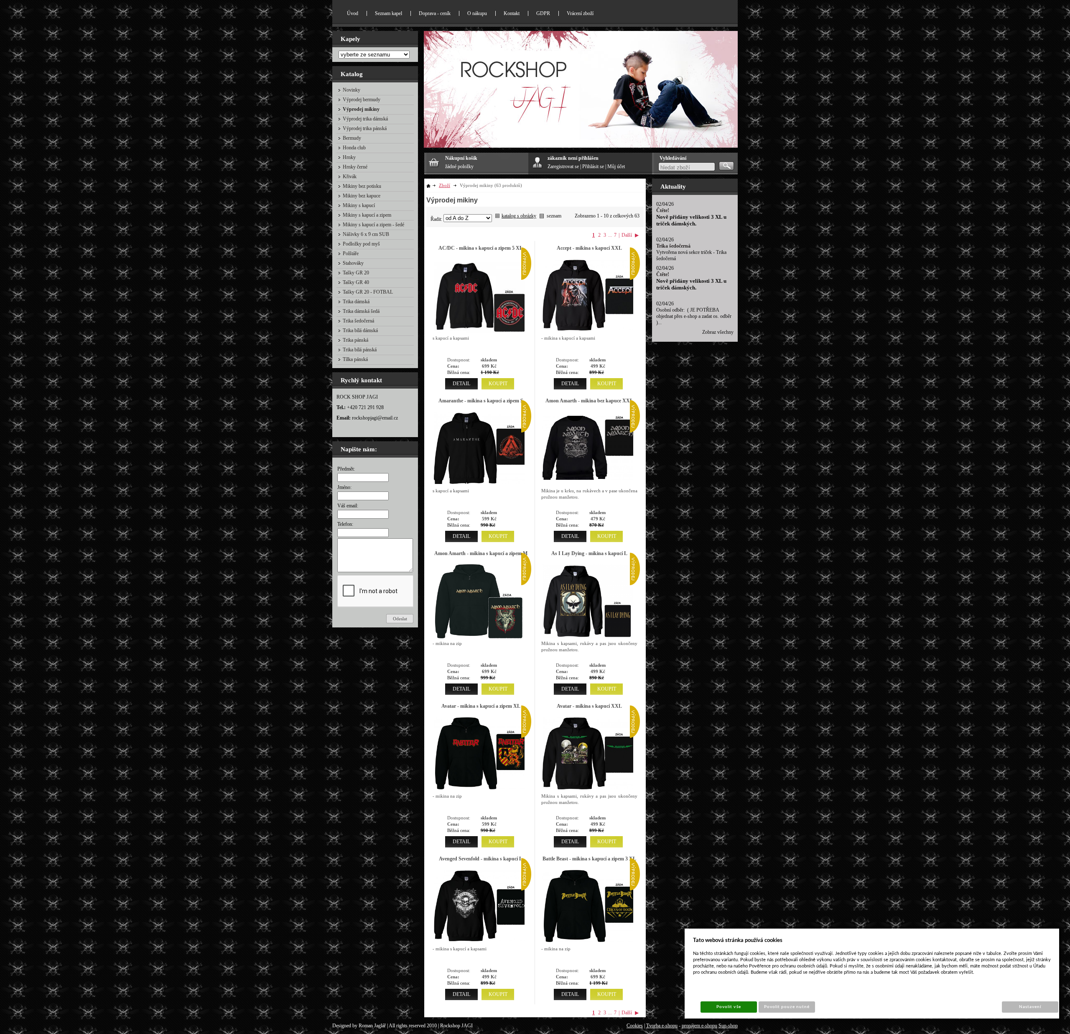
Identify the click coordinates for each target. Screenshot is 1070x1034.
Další (627, 235)
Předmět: (346, 469)
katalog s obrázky (519, 216)
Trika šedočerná (673, 246)
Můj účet (616, 166)
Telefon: (345, 524)
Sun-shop (728, 1026)
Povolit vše (728, 1007)
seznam (554, 216)
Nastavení (1030, 1007)
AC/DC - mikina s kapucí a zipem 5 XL (480, 248)
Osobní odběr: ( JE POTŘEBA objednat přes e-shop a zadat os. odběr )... (693, 316)
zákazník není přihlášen (573, 158)
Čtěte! (662, 210)
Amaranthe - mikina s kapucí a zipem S (480, 401)
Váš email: (347, 506)
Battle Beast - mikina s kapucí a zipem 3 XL (589, 859)
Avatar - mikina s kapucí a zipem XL (480, 706)
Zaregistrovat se (563, 166)
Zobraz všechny (718, 332)
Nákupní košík (461, 158)
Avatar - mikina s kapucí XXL (589, 706)
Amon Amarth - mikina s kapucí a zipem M (480, 553)
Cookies (635, 1026)
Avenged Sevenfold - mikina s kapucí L (480, 859)
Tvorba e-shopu (662, 1026)
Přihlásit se (593, 166)
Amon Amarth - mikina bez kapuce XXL (589, 401)
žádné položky (459, 166)
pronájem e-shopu (699, 1026)
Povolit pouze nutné (787, 1007)
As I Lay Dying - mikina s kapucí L (589, 553)
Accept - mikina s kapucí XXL (589, 248)
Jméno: (344, 487)
